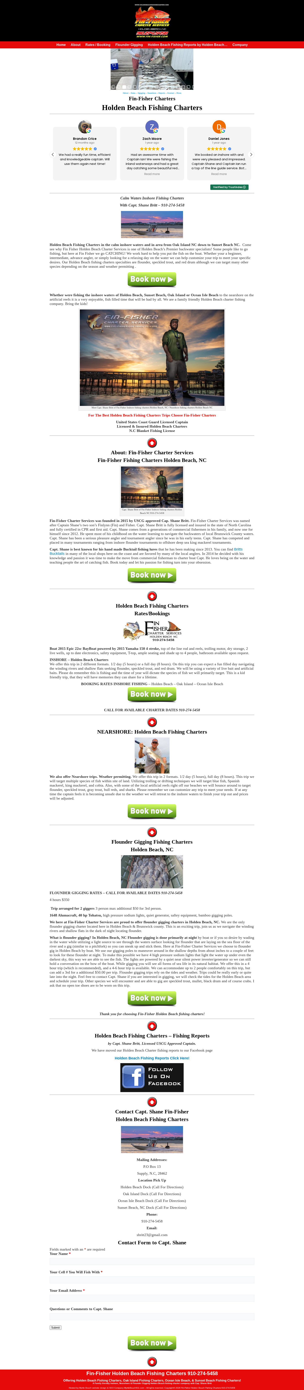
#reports (161, 93)
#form (178, 93)
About (75, 45)
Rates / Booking (97, 45)
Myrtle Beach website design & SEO (96, 1388)
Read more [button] (99, 174)
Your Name (60, 1254)
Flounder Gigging (129, 45)
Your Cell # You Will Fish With (76, 1272)
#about (125, 93)
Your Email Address (67, 1290)
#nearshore (151, 93)
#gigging (141, 93)
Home (61, 45)
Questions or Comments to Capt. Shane (81, 1309)
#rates (133, 93)
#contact (170, 93)
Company (240, 45)
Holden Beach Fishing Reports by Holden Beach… (187, 45)
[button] (251, 154)
